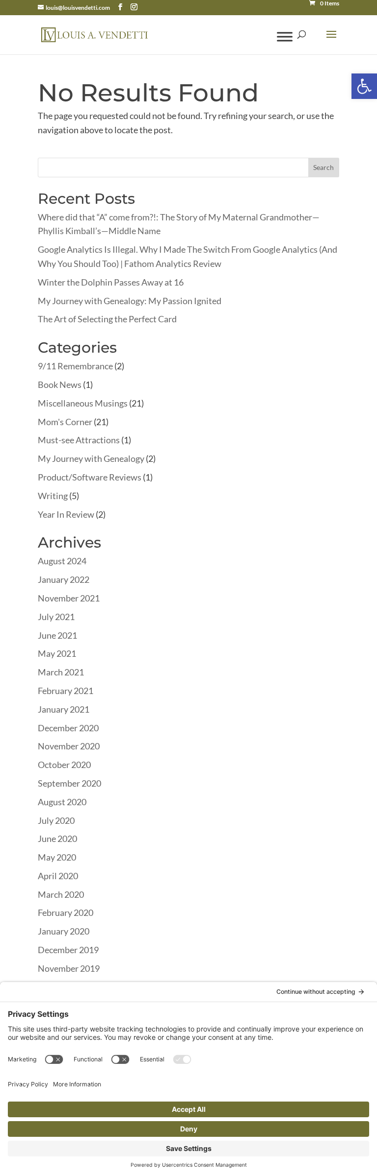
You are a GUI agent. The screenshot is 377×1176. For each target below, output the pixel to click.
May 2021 (57, 653)
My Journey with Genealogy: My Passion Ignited (129, 300)
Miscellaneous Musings (83, 403)
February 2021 (65, 690)
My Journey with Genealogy (91, 458)
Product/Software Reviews (89, 477)
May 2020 (57, 857)
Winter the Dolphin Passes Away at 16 (111, 282)
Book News (59, 384)
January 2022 (63, 579)
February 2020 (65, 912)
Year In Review (66, 514)
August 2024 (62, 560)
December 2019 (68, 949)
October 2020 (64, 764)
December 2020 (68, 727)
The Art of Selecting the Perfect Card (107, 318)
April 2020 (58, 875)
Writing (53, 495)
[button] (364, 86)
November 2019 (69, 968)
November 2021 (69, 598)
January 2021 (63, 709)
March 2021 (61, 672)
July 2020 (56, 820)
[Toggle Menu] (285, 36)
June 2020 (57, 838)
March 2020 (61, 894)
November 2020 (69, 746)
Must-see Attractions (79, 439)
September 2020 (69, 783)
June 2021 (57, 635)
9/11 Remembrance (75, 365)
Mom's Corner (65, 421)
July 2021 (56, 616)
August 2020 (62, 801)
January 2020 (63, 931)
